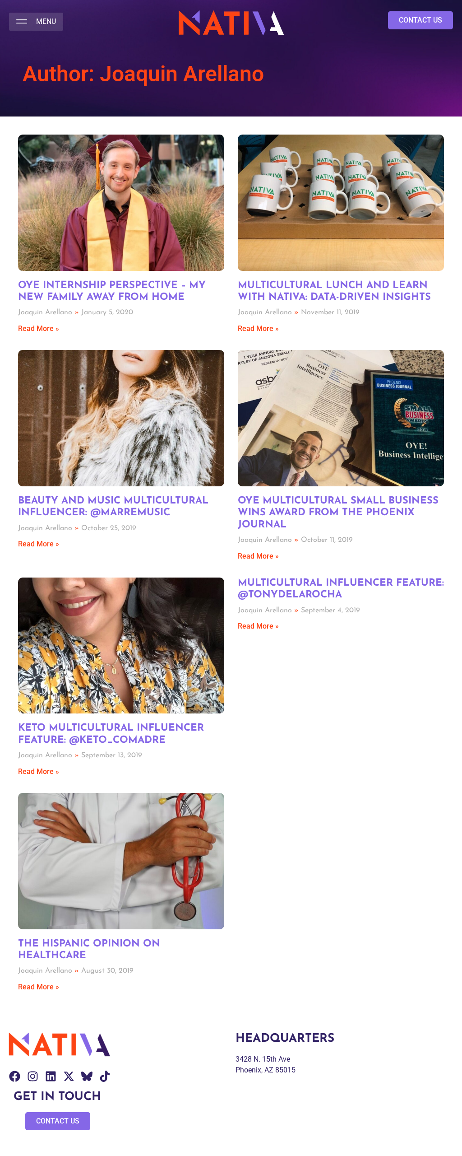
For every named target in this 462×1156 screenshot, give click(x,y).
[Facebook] (14, 1076)
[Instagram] (32, 1076)
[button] (36, 22)
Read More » (38, 328)
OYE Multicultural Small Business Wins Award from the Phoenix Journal (338, 513)
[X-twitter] (68, 1076)
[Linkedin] (50, 1076)
